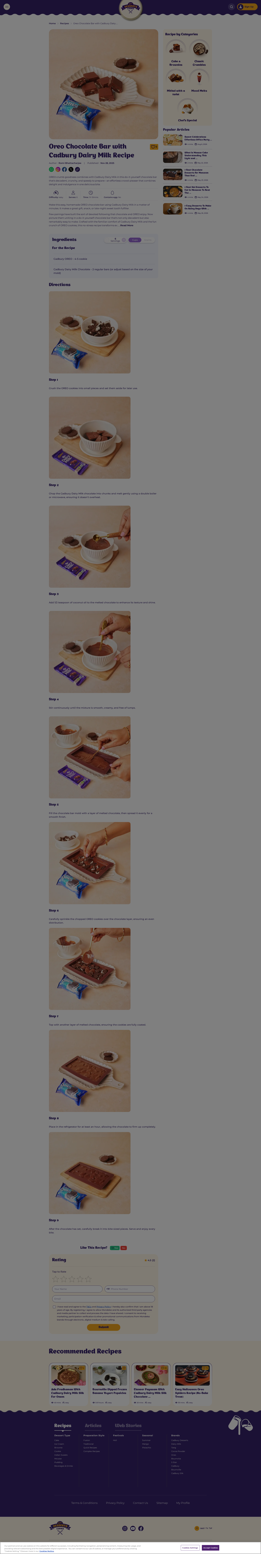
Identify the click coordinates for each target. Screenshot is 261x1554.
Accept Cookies (210, 1548)
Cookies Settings (190, 1548)
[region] (130, 1548)
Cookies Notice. (46, 1551)
